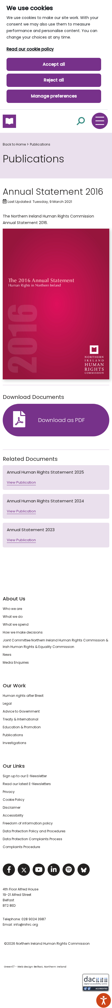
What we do (13, 616)
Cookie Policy (13, 799)
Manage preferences (54, 96)
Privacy (9, 791)
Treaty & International (20, 719)
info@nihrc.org (26, 924)
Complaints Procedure (21, 847)
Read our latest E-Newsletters (27, 784)
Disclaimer (11, 807)
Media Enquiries (16, 662)
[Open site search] (81, 121)
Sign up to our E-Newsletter (25, 776)
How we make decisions (23, 632)
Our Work (14, 685)
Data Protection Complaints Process (32, 839)
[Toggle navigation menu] (99, 120)
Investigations (14, 743)
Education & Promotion (22, 727)
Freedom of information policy (28, 823)
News (7, 654)
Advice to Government (21, 711)
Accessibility (13, 815)
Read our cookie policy (30, 49)
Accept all (54, 64)
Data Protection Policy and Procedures (34, 831)
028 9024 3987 (33, 919)
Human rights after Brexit (23, 695)
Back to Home (14, 144)
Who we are (12, 608)
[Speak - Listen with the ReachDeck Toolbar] (103, 1000)
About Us (14, 598)
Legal (7, 703)
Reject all (54, 80)
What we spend (16, 624)
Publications (40, 144)
